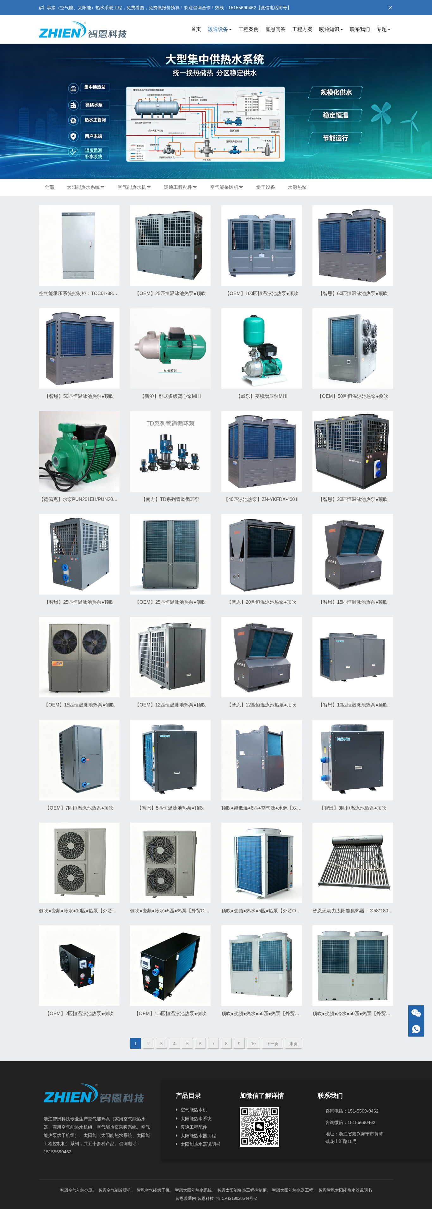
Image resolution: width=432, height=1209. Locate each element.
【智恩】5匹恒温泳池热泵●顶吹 (170, 808)
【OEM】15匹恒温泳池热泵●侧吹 (79, 704)
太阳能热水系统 (83, 187)
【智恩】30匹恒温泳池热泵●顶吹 (353, 499)
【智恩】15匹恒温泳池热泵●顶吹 (353, 602)
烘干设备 (265, 187)
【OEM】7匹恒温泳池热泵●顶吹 (79, 808)
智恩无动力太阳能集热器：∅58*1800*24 (355, 910)
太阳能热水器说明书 (200, 1144)
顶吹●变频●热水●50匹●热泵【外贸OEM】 (266, 1013)
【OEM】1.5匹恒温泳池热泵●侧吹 (170, 1013)
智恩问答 (275, 29)
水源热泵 (297, 187)
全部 (49, 187)
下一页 (272, 1043)
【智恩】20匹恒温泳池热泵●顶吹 (261, 602)
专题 (382, 29)
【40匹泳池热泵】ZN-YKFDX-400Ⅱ (261, 499)
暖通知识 (329, 29)
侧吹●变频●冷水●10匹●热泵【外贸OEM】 (83, 910)
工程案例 (248, 29)
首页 (196, 29)
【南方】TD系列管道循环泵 (170, 499)
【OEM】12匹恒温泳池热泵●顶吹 (170, 704)
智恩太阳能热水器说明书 (349, 1190)
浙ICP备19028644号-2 (236, 1198)
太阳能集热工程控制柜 (246, 1190)
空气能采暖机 (224, 187)
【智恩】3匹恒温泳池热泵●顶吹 (352, 808)
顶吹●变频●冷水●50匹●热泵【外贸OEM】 (357, 1013)
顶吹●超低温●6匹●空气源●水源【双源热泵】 (268, 808)
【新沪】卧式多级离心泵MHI (170, 396)
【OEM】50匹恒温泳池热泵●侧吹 (352, 396)
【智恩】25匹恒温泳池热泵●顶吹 (79, 602)
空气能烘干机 (157, 1190)
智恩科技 (205, 1198)
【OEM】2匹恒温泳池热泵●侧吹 (79, 1013)
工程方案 (302, 29)
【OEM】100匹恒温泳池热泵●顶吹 (262, 293)
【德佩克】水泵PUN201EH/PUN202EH (80, 499)
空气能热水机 (132, 187)
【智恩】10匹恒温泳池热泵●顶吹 (353, 704)
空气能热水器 (80, 1190)
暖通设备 (218, 29)
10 (253, 1043)
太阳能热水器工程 (198, 1135)
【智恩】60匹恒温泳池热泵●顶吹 (353, 293)
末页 (293, 1043)
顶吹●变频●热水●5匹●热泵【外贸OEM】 (264, 910)
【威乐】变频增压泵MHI (261, 396)
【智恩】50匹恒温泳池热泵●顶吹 (79, 396)
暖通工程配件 (178, 187)
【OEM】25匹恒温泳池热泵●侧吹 (170, 602)
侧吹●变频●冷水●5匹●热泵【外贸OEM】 (173, 910)
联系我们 (360, 29)
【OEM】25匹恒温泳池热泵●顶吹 (170, 293)
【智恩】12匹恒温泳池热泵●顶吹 (261, 704)
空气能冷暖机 (119, 1190)
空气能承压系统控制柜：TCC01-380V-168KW (87, 293)
